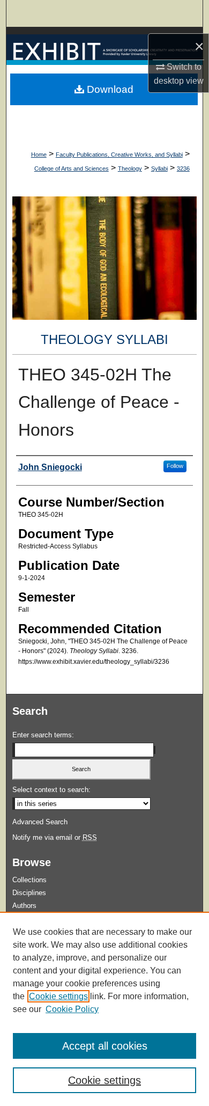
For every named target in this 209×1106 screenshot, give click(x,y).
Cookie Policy (72, 1009)
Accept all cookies (104, 1046)
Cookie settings (58, 996)
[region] (104, 1009)
